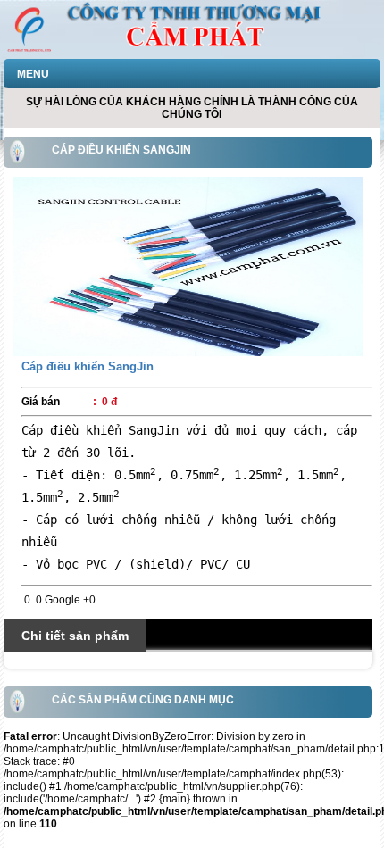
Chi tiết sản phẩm (75, 635)
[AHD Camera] (188, 266)
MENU (33, 74)
